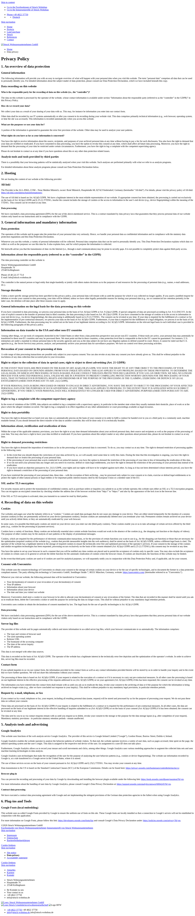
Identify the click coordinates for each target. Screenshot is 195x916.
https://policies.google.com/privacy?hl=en (161, 820)
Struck (10, 34)
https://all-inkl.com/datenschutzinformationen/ (21, 192)
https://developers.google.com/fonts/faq (75, 820)
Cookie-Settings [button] (8, 845)
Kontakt (10, 875)
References (12, 37)
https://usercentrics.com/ (133, 572)
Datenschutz (12, 838)
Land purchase (13, 32)
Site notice (11, 852)
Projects (10, 29)
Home (9, 27)
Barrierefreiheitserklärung (18, 840)
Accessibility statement (17, 858)
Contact (10, 39)
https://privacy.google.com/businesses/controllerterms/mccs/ (152, 768)
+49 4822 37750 (17, 14)
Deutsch (16, 17)
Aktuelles (11, 870)
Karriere (10, 872)
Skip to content (8, 2)
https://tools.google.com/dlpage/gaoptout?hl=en (162, 779)
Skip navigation (8, 22)
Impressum (12, 835)
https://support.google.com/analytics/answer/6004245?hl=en (144, 784)
